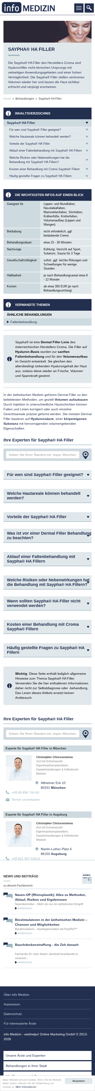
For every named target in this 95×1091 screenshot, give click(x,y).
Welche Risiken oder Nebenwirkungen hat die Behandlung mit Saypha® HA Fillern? (39, 160)
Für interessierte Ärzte (20, 1023)
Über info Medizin (16, 994)
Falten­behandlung (23, 322)
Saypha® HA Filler (21, 123)
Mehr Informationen (26, 1086)
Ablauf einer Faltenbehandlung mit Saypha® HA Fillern (45, 150)
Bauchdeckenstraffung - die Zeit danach (47, 945)
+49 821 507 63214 (26, 858)
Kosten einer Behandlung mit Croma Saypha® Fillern (44, 169)
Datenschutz (13, 1014)
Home (7, 98)
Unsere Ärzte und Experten (25, 1055)
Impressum (12, 1004)
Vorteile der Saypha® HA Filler (29, 143)
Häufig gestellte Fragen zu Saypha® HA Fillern (40, 176)
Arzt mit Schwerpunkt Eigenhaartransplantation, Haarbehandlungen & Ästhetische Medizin (57, 767)
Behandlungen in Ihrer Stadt (26, 1066)
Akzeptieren (78, 1081)
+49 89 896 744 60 (25, 792)
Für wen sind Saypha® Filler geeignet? (35, 129)
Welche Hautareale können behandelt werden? (40, 136)
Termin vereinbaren (26, 799)
